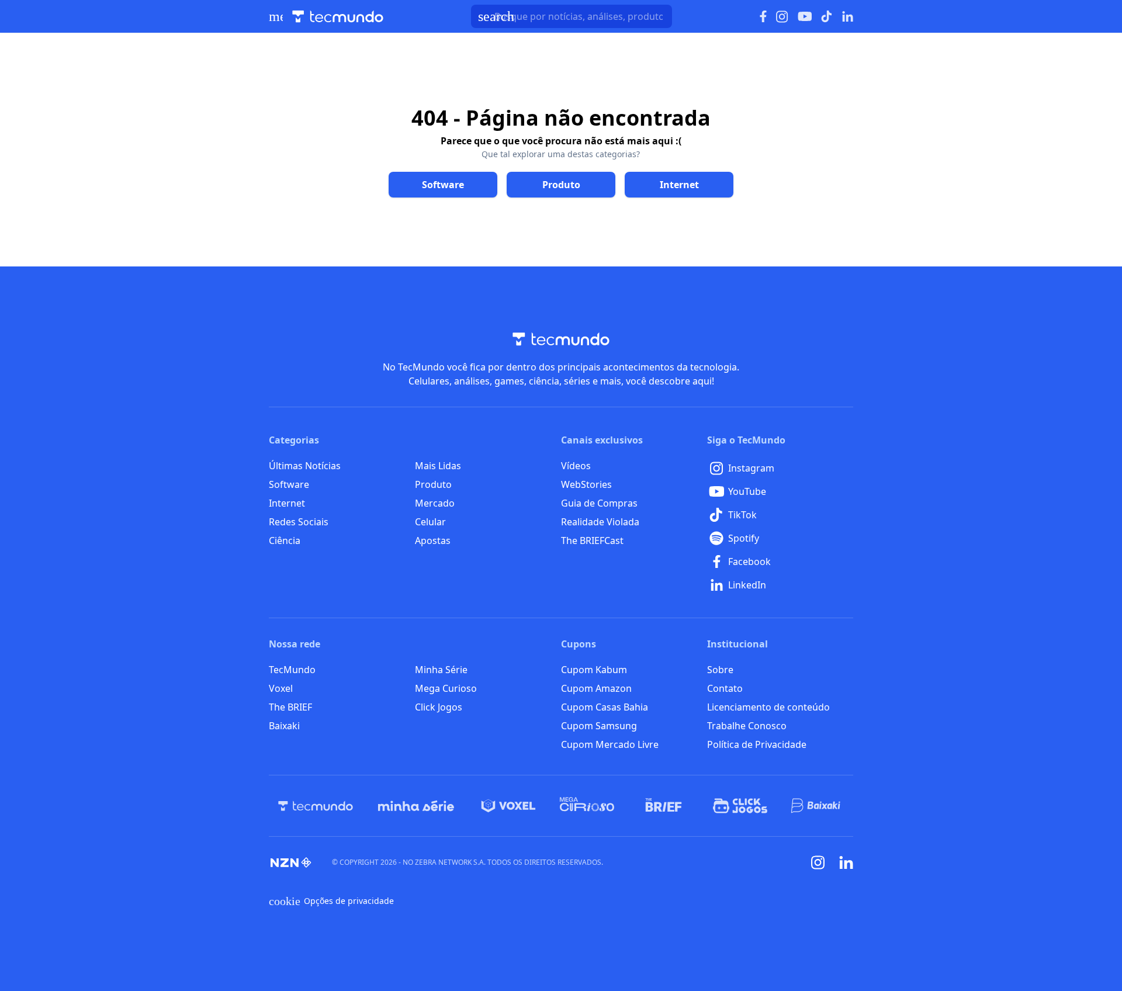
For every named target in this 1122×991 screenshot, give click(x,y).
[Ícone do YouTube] (805, 17)
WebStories (586, 484)
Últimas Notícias (305, 465)
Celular (430, 521)
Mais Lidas (438, 465)
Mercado (435, 503)
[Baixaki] (816, 805)
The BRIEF (290, 707)
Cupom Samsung (599, 725)
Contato (725, 688)
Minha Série (441, 669)
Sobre (720, 669)
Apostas (433, 540)
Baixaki (284, 725)
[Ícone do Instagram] (782, 17)
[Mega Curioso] (587, 805)
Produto (433, 484)
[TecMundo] (315, 805)
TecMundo (292, 669)
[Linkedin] (846, 862)
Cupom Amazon (596, 688)
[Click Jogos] (740, 805)
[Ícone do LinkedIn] (847, 16)
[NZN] (291, 862)
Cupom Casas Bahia (604, 707)
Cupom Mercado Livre (610, 744)
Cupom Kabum (594, 669)
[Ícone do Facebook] (763, 17)
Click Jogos (438, 707)
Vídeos (576, 465)
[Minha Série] (416, 805)
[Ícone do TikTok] (827, 16)
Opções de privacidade (331, 901)
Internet (287, 503)
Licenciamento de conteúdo (768, 707)
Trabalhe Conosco (747, 725)
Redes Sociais (298, 521)
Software (289, 484)
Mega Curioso (446, 688)
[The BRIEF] (663, 805)
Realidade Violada (600, 521)
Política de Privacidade (756, 744)
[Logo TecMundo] (337, 16)
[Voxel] (508, 805)
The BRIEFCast (592, 540)
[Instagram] (818, 862)
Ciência (284, 540)
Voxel (281, 688)
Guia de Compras (599, 503)
